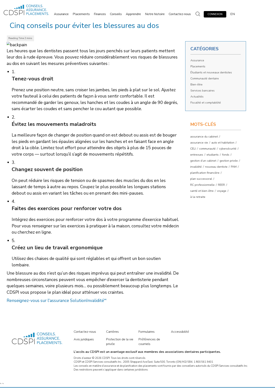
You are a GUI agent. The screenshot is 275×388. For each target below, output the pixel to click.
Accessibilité (180, 331)
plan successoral (201, 179)
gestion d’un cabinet (203, 161)
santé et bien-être (202, 191)
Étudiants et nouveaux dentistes (211, 72)
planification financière (204, 173)
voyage (221, 191)
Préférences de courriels (149, 341)
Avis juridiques (84, 339)
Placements (81, 14)
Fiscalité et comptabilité (205, 103)
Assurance (61, 14)
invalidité (196, 167)
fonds (225, 155)
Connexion (215, 14)
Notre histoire (155, 14)
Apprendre (133, 14)
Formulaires (147, 331)
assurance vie (199, 143)
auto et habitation (222, 143)
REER (221, 185)
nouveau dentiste (216, 167)
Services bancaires (202, 90)
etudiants (213, 155)
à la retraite (197, 197)
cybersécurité (227, 149)
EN (232, 14)
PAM (234, 167)
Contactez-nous (180, 14)
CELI (193, 149)
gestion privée (229, 161)
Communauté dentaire (204, 78)
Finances (100, 14)
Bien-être (196, 84)
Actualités (197, 97)
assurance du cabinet (204, 137)
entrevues (196, 155)
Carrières (112, 331)
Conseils (116, 14)
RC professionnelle (202, 185)
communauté (207, 149)
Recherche (197, 14)
